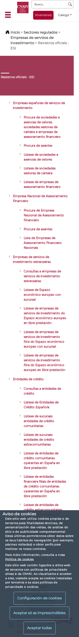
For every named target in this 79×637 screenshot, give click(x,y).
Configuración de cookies (39, 598)
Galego (63, 15)
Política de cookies (19, 559)
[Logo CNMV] (23, 7)
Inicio (15, 32)
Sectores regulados (40, 32)
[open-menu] (9, 15)
